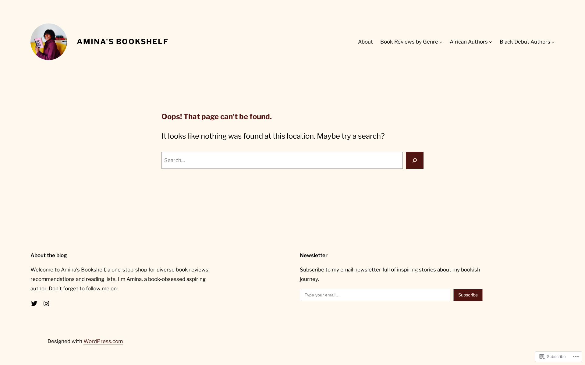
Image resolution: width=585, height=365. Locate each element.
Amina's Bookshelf (122, 41)
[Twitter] (34, 303)
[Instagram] (46, 303)
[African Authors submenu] (490, 41)
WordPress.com (103, 341)
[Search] (415, 160)
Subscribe (468, 294)
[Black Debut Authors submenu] (553, 41)
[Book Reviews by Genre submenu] (440, 41)
